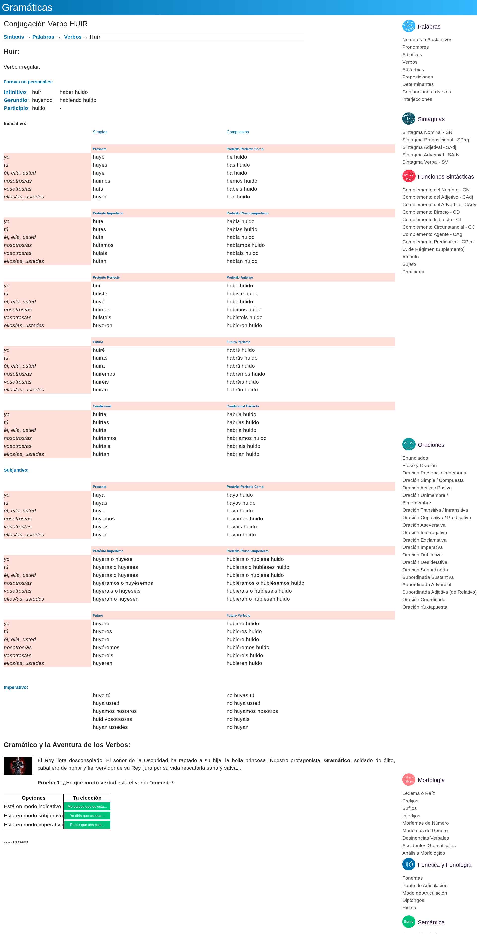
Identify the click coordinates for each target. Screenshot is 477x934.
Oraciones (431, 445)
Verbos (73, 36)
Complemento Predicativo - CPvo (438, 241)
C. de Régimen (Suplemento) (433, 249)
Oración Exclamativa (424, 540)
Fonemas (412, 878)
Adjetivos (412, 54)
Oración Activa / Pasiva (427, 487)
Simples (100, 132)
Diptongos (413, 900)
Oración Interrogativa (424, 532)
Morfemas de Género (425, 830)
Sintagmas (431, 119)
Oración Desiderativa (424, 562)
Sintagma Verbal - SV (425, 162)
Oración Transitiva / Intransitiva (435, 510)
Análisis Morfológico (423, 853)
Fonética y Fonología (445, 865)
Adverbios (413, 69)
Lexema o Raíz (418, 793)
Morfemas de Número (425, 823)
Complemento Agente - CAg (432, 234)
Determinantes (418, 84)
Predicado (413, 271)
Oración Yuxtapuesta (424, 607)
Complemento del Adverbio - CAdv (439, 204)
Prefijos (410, 800)
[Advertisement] (349, 68)
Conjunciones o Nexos (426, 91)
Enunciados (415, 458)
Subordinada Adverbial (426, 584)
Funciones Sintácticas (446, 176)
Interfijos (411, 815)
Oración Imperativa (422, 547)
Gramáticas (27, 7)
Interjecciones (417, 99)
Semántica (431, 922)
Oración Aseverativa (424, 525)
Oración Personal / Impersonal (434, 472)
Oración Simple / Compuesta (433, 480)
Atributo (410, 256)
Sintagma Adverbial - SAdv (431, 154)
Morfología (431, 780)
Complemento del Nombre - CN (436, 189)
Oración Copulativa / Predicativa (436, 517)
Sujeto (409, 264)
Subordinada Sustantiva (428, 577)
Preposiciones (417, 76)
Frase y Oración (419, 465)
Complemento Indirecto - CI (431, 219)
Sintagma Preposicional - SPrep (436, 139)
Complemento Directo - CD (431, 212)
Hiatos (409, 907)
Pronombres (415, 47)
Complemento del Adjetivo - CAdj (437, 197)
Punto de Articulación (425, 885)
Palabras (43, 36)
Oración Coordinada (424, 599)
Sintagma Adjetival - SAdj (429, 147)
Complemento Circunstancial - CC (438, 227)
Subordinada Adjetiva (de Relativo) (439, 592)
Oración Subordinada (425, 569)
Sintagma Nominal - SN (427, 132)
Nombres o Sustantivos (427, 39)
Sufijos (409, 808)
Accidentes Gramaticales (429, 845)
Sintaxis (14, 36)
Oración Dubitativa (422, 554)
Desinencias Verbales (425, 838)
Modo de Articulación (424, 892)
